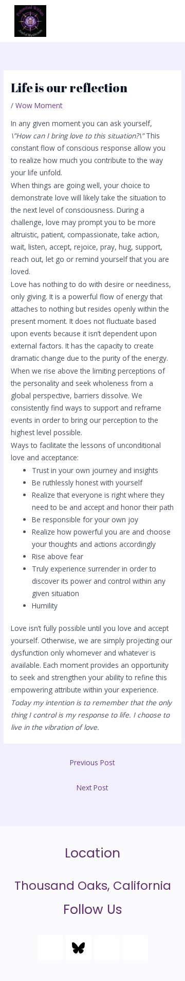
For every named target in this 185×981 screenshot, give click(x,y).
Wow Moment (38, 105)
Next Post (92, 787)
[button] (162, 21)
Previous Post (92, 762)
